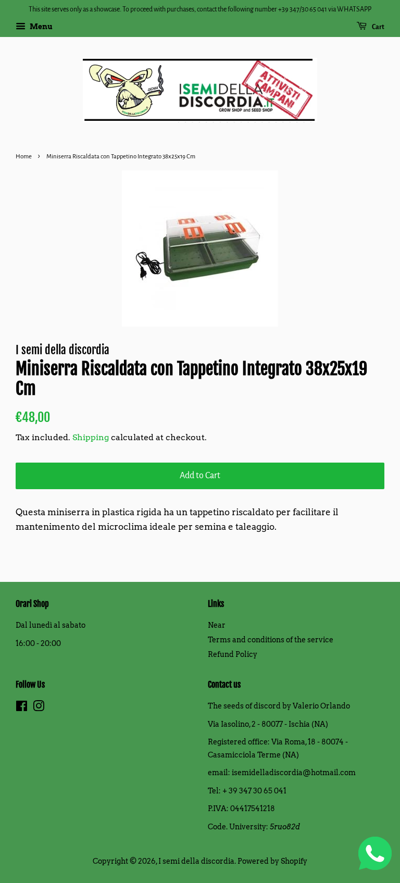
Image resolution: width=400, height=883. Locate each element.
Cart (377, 27)
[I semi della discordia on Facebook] (22, 708)
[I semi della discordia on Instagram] (38, 708)
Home (24, 156)
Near (217, 625)
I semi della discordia (196, 861)
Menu (40, 26)
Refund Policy (232, 654)
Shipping (90, 437)
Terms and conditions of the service (270, 639)
